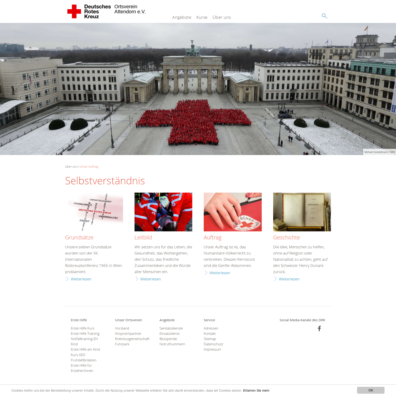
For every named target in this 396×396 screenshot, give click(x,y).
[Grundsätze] (94, 213)
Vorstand (122, 328)
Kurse (202, 17)
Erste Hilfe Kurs (82, 328)
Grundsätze (79, 237)
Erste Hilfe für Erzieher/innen (82, 368)
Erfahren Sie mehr (256, 390)
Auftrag (213, 237)
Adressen (211, 328)
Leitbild (143, 237)
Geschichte (286, 237)
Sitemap (210, 339)
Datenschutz (213, 344)
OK (370, 390)
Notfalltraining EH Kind (84, 341)
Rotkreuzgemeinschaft (131, 339)
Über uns (222, 17)
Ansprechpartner (128, 333)
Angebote (181, 17)
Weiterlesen (81, 279)
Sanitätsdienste (171, 328)
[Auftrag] (233, 213)
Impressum (212, 349)
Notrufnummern (172, 344)
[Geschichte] (302, 213)
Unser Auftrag (89, 166)
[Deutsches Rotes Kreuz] (89, 11)
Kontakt (210, 333)
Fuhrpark (122, 344)
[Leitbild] (163, 213)
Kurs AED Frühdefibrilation (83, 357)
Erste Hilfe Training (85, 333)
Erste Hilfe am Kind (85, 349)
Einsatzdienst (170, 333)
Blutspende (168, 339)
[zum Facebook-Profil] (319, 328)
